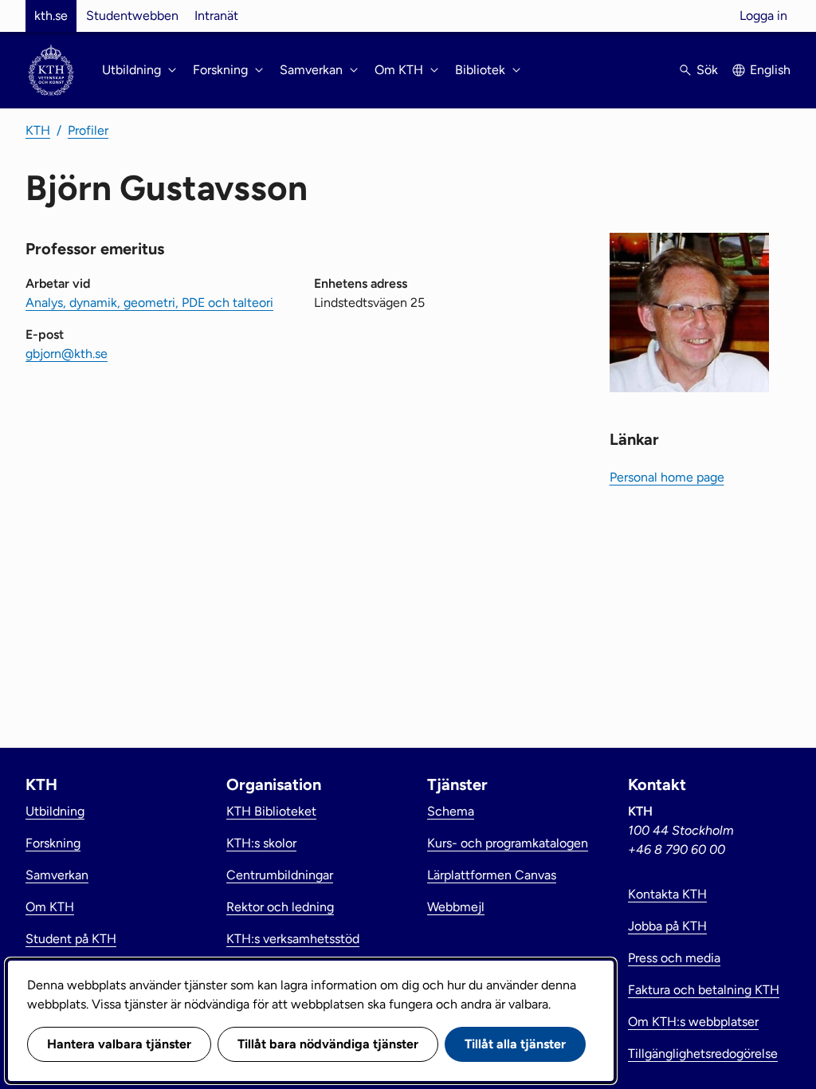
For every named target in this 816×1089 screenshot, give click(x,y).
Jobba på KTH (667, 926)
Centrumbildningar (279, 875)
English (770, 69)
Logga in (763, 15)
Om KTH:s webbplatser (693, 1021)
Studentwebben (132, 15)
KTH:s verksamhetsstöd (292, 938)
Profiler (88, 130)
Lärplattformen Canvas (491, 875)
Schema (450, 811)
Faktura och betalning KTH (703, 989)
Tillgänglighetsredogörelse (703, 1053)
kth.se (51, 15)
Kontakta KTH (667, 894)
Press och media (674, 957)
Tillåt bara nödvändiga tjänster (327, 1044)
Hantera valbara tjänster (119, 1044)
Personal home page (667, 477)
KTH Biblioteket (271, 811)
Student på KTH (71, 938)
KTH (38, 130)
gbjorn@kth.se (67, 353)
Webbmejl (455, 906)
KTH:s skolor (261, 843)
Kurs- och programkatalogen (507, 843)
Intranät (216, 15)
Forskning (53, 843)
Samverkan (57, 875)
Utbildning (55, 811)
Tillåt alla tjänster (515, 1044)
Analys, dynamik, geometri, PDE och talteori (149, 302)
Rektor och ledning (280, 906)
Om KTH (50, 906)
